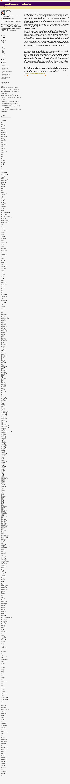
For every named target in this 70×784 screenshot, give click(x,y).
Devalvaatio (2, 173)
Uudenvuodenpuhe (3, 710)
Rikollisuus (2, 568)
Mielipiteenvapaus (3, 446)
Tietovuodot (2, 664)
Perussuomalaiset (3, 510)
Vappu (1, 729)
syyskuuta (3, 59)
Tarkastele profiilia (3, 33)
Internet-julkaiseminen (4, 282)
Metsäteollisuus (3, 444)
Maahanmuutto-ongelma (4, 425)
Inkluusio (2, 279)
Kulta (1, 380)
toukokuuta (3, 62)
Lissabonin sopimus (3, 415)
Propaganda (2, 538)
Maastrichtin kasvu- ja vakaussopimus (6, 431)
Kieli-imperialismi (3, 351)
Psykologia (2, 541)
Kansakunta (2, 319)
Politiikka (2, 528)
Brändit (2, 164)
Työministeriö (2, 689)
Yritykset (2, 768)
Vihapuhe (2, 740)
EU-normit (2, 207)
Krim (1, 377)
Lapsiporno (2, 405)
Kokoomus (2, 360)
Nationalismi (2, 464)
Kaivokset (2, 313)
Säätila (2, 635)
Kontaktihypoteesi (3, 366)
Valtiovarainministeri (3, 725)
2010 (2, 54)
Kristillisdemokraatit (3, 378)
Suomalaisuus (3, 618)
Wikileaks (2, 751)
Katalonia (2, 336)
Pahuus (2, 495)
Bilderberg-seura (3, 160)
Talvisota (2, 644)
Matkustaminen (3, 437)
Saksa (1, 578)
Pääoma (2, 551)
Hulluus (2, 256)
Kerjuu (2, 345)
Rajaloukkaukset (3, 557)
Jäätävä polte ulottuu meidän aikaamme (7, 71)
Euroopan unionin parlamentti (5, 217)
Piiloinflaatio (2, 514)
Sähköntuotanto (3, 634)
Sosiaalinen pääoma (3, 602)
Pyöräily (2, 549)
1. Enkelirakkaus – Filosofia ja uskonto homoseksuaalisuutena (9, 87)
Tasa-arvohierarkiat (3, 647)
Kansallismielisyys (3, 326)
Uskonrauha (2, 708)
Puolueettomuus (3, 544)
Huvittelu (2, 259)
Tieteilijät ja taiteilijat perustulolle (6, 77)
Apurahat (2, 138)
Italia (1, 291)
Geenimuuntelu (3, 238)
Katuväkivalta (2, 339)
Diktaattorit (2, 175)
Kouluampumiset (3, 370)
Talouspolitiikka (3, 642)
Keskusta (2, 347)
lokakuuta (3, 58)
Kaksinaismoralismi (3, 314)
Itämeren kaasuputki (3, 296)
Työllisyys (2, 688)
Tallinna (2, 640)
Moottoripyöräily (3, 454)
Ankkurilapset (2, 135)
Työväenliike (2, 695)
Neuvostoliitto (2, 468)
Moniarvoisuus (3, 452)
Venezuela (2, 732)
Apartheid (2, 137)
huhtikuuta (3, 63)
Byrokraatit (28, 73)
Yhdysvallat (2, 757)
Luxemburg (2, 420)
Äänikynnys (2, 772)
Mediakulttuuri (3, 438)
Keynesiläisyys (3, 349)
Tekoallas (2, 652)
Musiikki (2, 457)
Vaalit (1, 714)
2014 (2, 51)
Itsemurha (2, 292)
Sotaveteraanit (3, 609)
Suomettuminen (3, 623)
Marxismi (2, 435)
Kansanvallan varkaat (4, 330)
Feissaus (2, 226)
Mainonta (2, 433)
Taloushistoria (3, 641)
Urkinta (2, 704)
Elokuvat (2, 188)
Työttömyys (2, 691)
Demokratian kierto (3, 172)
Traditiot (2, 671)
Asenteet (2, 146)
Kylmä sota (2, 396)
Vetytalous (2, 736)
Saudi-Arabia (2, 582)
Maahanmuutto (3, 424)
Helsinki (2, 246)
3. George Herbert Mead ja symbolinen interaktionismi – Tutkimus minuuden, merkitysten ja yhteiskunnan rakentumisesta (10, 89)
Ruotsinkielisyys (3, 575)
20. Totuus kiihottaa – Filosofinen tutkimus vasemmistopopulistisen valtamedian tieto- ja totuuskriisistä (10, 108)
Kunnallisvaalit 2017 (3, 386)
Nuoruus (2, 475)
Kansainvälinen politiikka (4, 318)
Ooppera (2, 487)
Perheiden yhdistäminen (4, 506)
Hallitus (2, 241)
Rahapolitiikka (3, 556)
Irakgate (2, 285)
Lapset (2, 403)
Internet (2, 281)
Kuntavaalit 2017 (3, 388)
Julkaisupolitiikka (3, 305)
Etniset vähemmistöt (3, 201)
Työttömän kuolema (3, 692)
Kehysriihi (2, 343)
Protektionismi (3, 539)
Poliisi (1, 518)
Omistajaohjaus (3, 484)
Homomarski (3, 65)
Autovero (2, 156)
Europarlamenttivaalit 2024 (4, 222)
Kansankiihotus (3, 329)
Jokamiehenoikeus (3, 300)
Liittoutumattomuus (3, 413)
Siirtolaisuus (2, 593)
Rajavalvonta (2, 558)
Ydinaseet (2, 753)
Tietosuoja (2, 663)
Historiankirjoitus (3, 250)
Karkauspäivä (3, 333)
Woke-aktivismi (3, 752)
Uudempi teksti (26, 75)
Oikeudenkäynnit (3, 477)
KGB (1, 350)
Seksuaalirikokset (3, 588)
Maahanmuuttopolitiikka (4, 427)
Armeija (2, 141)
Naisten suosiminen (3, 461)
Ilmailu (2, 272)
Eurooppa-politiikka (3, 218)
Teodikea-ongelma (3, 654)
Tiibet (1, 665)
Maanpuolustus (3, 430)
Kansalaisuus (2, 321)
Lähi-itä (2, 422)
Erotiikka (2, 196)
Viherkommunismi (3, 741)
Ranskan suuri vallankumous (5, 561)
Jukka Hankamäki (8, 11)
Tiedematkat (2, 658)
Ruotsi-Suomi (2, 574)
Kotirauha (2, 369)
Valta (1, 721)
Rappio (2, 562)
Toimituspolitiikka (3, 668)
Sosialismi (2, 605)
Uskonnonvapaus (3, 707)
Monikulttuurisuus (3, 453)
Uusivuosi (2, 711)
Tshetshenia (2, 672)
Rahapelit (2, 555)
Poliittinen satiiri (3, 522)
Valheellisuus (2, 717)
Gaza (1, 237)
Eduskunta (2, 178)
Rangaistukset (3, 560)
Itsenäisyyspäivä (3, 294)
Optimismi (2, 492)
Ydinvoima (2, 754)
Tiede (1, 657)
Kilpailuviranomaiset (3, 353)
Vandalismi (2, 726)
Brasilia (2, 163)
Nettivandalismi (3, 467)
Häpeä (2, 264)
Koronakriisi (2, 367)
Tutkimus (2, 683)
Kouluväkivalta (3, 374)
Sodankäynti (2, 598)
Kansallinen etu (3, 322)
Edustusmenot (3, 182)
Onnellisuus (2, 485)
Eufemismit (2, 210)
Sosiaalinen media (3, 601)
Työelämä (2, 687)
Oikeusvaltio (2, 481)
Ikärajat (2, 271)
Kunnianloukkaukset (3, 387)
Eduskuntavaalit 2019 (4, 181)
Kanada (2, 315)
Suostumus (2, 626)
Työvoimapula (3, 694)
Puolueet (2, 543)
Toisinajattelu (2, 669)
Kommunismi (2, 362)
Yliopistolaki (2, 763)
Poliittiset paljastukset (4, 525)
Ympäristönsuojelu (3, 767)
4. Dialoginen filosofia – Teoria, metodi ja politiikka (8, 90)
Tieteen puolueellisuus (36, 73)
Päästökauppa (3, 553)
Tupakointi (2, 677)
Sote (1, 610)
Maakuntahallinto (3, 429)
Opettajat (2, 488)
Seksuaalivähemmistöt (4, 589)
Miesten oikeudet (3, 448)
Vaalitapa (2, 715)
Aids (1, 126)
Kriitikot (2, 376)
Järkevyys (2, 310)
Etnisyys (2, 202)
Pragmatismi (2, 534)
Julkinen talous (3, 306)
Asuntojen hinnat (3, 151)
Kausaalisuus (2, 341)
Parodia (2, 502)
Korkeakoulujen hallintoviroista (6, 74)
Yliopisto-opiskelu (3, 762)
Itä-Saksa (2, 295)
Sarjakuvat (2, 580)
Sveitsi (2, 628)
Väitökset (2, 749)
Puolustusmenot (3, 545)
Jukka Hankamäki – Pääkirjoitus (17, 4)
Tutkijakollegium (3, 682)
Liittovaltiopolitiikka (3, 414)
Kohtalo (2, 359)
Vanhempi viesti (67, 75)
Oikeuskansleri (3, 479)
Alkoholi (2, 129)
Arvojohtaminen (3, 142)
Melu (1, 440)
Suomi (1, 624)
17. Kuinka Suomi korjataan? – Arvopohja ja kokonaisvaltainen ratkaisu (10, 105)
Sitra (1, 595)
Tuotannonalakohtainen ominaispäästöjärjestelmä (8, 676)
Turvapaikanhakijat (3, 681)
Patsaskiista (2, 503)
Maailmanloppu (3, 428)
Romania (2, 570)
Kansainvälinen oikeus (4, 317)
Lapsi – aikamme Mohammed (5, 66)
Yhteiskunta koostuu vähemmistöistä (6, 76)
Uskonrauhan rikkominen (4, 709)
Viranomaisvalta (3, 744)
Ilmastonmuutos (3, 274)
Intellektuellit (2, 280)
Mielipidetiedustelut (3, 445)
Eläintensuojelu (3, 191)
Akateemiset (2, 128)
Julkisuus (2, 307)
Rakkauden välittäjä (3, 559)
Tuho (1, 673)
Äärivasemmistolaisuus (4, 774)
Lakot (1, 402)
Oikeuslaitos (2, 480)
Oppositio (2, 491)
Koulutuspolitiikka (3, 373)
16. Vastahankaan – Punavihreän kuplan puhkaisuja (8, 104)
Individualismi (3, 277)
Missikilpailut (2, 450)
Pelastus (2, 505)
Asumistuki (2, 150)
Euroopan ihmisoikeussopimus (5, 212)
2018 (2, 48)
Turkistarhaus (2, 678)
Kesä (1, 348)
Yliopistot (44, 73)
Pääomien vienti (3, 552)
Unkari (2, 701)
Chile (1, 168)
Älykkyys (2, 770)
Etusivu (46, 75)
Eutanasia (2, 223)
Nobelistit (2, 470)
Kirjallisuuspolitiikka (3, 356)
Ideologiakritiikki (3, 266)
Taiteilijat (2, 638)
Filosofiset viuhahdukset (4, 230)
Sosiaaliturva (2, 604)
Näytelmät (2, 476)
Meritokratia (2, 441)
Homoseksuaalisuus (3, 254)
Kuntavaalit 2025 (3, 389)
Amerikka (2, 131)
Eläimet (2, 190)
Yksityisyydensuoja (3, 760)
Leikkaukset (2, 408)
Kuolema (2, 390)
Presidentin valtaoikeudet (4, 535)
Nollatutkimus (2, 471)
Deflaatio (2, 170)
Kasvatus (2, 335)
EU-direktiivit (2, 204)
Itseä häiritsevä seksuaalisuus (6, 70)
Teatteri (2, 650)
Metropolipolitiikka (3, 442)
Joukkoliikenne (3, 301)
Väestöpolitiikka (3, 747)
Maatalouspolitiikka (3, 432)
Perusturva (2, 511)
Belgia (1, 159)
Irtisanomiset (2, 287)
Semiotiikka (2, 590)
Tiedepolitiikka (31, 73)
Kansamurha (2, 328)
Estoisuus (2, 198)
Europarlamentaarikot (4, 219)
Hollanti (2, 252)
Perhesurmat (2, 507)
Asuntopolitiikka (3, 153)
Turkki (1, 679)
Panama (2, 500)
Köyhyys (2, 399)
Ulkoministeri (2, 698)
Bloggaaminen (3, 162)
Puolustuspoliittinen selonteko (5, 546)
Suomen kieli (2, 620)
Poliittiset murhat (3, 524)
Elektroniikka (2, 186)
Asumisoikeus (3, 149)
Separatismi (2, 592)
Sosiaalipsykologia (3, 603)
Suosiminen (2, 625)
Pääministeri (2, 550)
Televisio (2, 653)
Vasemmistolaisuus (3, 730)
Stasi (1, 612)
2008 (2, 56)
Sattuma (2, 581)
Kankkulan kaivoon (4, 75)
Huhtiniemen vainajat (4, 255)
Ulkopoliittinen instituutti (4, 699)
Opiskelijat (2, 490)
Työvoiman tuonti (3, 693)
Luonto (2, 419)
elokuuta (3, 60)
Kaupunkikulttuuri (3, 340)
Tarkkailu (2, 646)
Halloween (2, 243)
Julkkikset (2, 308)
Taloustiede (2, 643)
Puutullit (2, 548)
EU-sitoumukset (3, 208)
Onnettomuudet (3, 486)
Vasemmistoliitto (3, 731)
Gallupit (2, 235)
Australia (2, 154)
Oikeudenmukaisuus (3, 478)
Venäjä (2, 733)
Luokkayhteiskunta (3, 417)
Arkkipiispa (2, 139)
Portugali (2, 531)
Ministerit (2, 449)
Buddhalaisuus (3, 165)
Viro (1, 745)
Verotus (2, 735)
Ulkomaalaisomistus (3, 697)
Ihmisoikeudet (3, 268)
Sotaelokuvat (2, 607)
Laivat (1, 401)
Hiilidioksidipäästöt (3, 248)
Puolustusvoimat (3, 547)
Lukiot (1, 416)
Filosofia (2, 228)
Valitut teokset (3, 719)
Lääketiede (2, 423)
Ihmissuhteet (2, 269)
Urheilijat (2, 703)
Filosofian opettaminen (4, 229)
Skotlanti (2, 597)
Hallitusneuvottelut (3, 242)
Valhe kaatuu (2, 716)
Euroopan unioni (3, 215)
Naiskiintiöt (2, 460)
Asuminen (2, 148)
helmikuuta (3, 64)
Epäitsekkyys (2, 194)
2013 (2, 52)
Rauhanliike (2, 564)
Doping (2, 177)
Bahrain (2, 158)
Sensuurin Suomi (3, 591)
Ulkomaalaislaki (3, 696)
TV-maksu (2, 685)
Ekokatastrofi (2, 184)
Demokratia (2, 171)
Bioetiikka (2, 161)
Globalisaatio (2, 239)
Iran (1, 286)
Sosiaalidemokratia (3, 600)
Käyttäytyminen (3, 397)
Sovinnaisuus (2, 611)
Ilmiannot (2, 276)
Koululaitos (2, 371)
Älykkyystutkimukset (3, 771)
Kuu (1, 394)
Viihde (1, 742)
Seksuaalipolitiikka (3, 587)
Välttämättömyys (3, 750)
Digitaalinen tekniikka (4, 174)
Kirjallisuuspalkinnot (3, 355)
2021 (2, 45)
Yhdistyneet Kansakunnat (4, 756)
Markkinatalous (3, 434)
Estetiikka (2, 197)
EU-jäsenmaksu (3, 205)
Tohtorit (2, 666)
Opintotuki (2, 489)
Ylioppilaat (2, 765)
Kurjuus (2, 392)
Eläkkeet (2, 192)
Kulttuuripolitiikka (3, 382)
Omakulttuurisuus (3, 483)
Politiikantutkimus (3, 527)
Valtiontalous (2, 723)
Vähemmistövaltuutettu (4, 748)
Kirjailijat (2, 354)
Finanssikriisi (2, 231)
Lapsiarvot (2, 404)
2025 (2, 42)
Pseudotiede (2, 540)
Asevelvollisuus (3, 147)
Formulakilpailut (3, 233)
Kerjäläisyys (2, 346)
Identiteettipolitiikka (3, 265)
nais (1, 459)
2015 (2, 50)
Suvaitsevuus (2, 627)
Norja (1, 472)
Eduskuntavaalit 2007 (4, 179)
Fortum (2, 234)
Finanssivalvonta (3, 232)
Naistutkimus (2, 462)
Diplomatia (2, 176)
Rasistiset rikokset (3, 563)
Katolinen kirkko (3, 338)
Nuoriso (2, 474)
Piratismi (2, 515)
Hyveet (2, 261)
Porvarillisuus (2, 532)
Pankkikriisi (2, 501)
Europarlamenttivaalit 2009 (4, 220)
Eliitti (1, 187)
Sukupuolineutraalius (4, 616)
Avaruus (2, 157)
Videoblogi (2, 737)
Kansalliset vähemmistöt (4, 324)
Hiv (1, 251)
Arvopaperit (2, 143)
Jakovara (2, 297)
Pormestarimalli (3, 530)
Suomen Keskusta (3, 619)
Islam (1, 288)
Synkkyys (2, 629)
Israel (1, 289)
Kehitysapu (2, 342)
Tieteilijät (2, 662)
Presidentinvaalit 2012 (4, 536)
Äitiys (1, 769)
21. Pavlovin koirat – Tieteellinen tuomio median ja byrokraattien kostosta (11, 109)
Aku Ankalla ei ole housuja (5, 68)
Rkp (1, 569)
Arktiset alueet (3, 140)
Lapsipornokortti (3, 406)
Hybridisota (2, 260)
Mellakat (2, 439)
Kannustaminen (3, 316)
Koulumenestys (3, 372)
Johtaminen (2, 299)
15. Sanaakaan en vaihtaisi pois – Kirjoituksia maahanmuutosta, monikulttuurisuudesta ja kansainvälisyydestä (9, 103)
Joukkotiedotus (3, 302)
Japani (2, 298)
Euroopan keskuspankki (4, 213)
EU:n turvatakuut (3, 209)
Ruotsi (1, 573)
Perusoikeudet (3, 509)
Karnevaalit (2, 334)
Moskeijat (2, 456)
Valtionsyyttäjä (3, 722)
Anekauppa (2, 134)
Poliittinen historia (3, 519)
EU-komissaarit (3, 206)
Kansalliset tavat (3, 323)
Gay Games (2, 236)
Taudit (1, 649)
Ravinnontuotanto (3, 566)
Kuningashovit (3, 383)
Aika (1, 127)
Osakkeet (2, 494)
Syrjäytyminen (3, 632)
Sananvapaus (3, 579)
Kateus (2, 337)
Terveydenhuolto (3, 656)
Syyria (1, 633)
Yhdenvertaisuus (3, 755)
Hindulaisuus (2, 249)
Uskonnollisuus (3, 705)
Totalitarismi (2, 670)
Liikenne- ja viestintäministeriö (5, 411)
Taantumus (2, 636)
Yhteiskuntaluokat (3, 758)
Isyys (1, 290)
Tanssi (1, 645)
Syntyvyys (2, 630)
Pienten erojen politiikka (4, 513)
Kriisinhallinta (2, 375)
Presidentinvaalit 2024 (4, 537)
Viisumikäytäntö (3, 743)
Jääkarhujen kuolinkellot (5, 73)
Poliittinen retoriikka (3, 521)
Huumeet (2, 258)
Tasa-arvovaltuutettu (3, 648)
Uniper (2, 700)
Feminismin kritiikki (3, 227)
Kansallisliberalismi (3, 325)
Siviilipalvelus (3, 596)
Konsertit (2, 364)
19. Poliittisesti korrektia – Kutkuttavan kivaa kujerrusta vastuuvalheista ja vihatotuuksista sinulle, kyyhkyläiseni (11, 107)
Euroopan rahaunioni (4, 214)
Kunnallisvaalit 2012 (3, 385)
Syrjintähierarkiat (3, 631)
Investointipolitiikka (3, 284)
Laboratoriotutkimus (3, 400)
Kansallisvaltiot (3, 327)
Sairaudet (2, 577)
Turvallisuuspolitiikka (4, 680)
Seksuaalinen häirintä (4, 585)
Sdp (1, 583)
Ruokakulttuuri (3, 572)
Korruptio (2, 368)
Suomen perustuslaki (4, 621)
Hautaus (2, 244)
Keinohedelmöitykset (4, 344)
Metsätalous (2, 443)
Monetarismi (2, 451)
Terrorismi (2, 655)
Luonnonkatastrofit (3, 418)
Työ (1, 686)
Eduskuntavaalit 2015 (4, 180)
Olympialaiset (2, 482)
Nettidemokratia (3, 466)
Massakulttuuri (3, 436)
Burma (2, 166)
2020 (2, 46)
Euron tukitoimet (3, 211)
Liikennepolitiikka (3, 412)
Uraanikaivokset (3, 702)
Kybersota (2, 395)
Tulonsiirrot (2, 675)
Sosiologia (2, 606)
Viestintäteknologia (3, 739)
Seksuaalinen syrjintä (4, 586)
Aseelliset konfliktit (3, 144)
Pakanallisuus (3, 496)
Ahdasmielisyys (3, 125)
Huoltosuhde (2, 257)
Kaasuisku (2, 311)
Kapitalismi (2, 332)
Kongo (2, 363)
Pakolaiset (2, 497)
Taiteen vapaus (3, 637)
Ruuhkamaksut (3, 576)
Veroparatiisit (2, 734)
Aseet (1, 145)
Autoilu (2, 155)
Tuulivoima (2, 684)
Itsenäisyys (2, 293)
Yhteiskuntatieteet (3, 759)
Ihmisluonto (2, 267)
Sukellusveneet (3, 614)
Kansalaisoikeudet (3, 320)
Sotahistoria (2, 608)
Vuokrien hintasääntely (4, 746)
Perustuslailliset (3, 512)
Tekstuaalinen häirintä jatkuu (5, 69)
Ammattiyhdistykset (3, 133)
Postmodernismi (3, 533)
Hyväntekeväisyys (3, 263)
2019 (2, 47)
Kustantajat (2, 393)
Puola (1, 542)
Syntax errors (3, 72)
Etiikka (2, 200)
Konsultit (2, 365)
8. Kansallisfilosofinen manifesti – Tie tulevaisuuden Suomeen (9, 95)
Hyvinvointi (2, 262)
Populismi (2, 529)
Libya (1, 410)
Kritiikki (2, 379)
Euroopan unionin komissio (4, 216)
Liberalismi (2, 409)
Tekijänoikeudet (3, 651)
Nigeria (2, 469)
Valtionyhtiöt (2, 724)
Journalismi (2, 303)
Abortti (1, 122)
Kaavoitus (2, 312)
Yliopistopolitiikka (41, 73)
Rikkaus (2, 567)
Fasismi (2, 225)
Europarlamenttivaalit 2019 (4, 221)
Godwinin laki (2, 240)
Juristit (1, 309)
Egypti (1, 183)
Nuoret (2, 473)
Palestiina (2, 498)
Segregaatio (2, 584)
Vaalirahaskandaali (3, 713)
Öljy (1, 775)
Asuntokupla (2, 152)
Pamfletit (2, 499)
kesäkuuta (3, 61)
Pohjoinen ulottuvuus (4, 516)
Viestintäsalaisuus (3, 738)
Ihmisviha (2, 270)
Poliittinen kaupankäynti (4, 520)
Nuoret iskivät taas (4, 67)
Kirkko (1, 358)
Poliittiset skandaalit (3, 526)
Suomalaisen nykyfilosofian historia (6, 617)
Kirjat (1, 357)
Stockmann (2, 613)
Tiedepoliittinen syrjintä (4, 659)
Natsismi (2, 465)
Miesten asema (3, 447)
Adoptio (2, 123)
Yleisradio (2, 761)
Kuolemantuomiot (3, 391)
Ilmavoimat (2, 275)
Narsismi (2, 463)
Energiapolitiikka (3, 193)
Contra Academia (3, 169)
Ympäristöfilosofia (3, 766)
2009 (2, 55)
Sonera (2, 599)
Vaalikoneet (2, 712)
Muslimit (2, 458)
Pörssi (1, 554)
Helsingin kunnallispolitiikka (4, 245)
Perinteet (2, 508)
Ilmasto (2, 273)
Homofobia (2, 253)
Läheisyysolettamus (3, 421)
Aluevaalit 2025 (3, 130)
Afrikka (2, 124)
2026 (2, 41)
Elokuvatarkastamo (3, 189)
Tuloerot (2, 674)
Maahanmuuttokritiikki (4, 426)
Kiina (1, 352)
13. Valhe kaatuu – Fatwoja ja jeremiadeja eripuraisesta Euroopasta (10, 101)
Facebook (2, 224)
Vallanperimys (3, 720)
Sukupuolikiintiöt (3, 615)
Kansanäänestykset (3, 331)
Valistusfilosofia (3, 718)
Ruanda (2, 571)
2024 (2, 43)
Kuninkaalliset (3, 384)
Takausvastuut (3, 639)
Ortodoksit (2, 493)
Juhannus (2, 304)
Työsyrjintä (2, 690)
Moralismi (2, 455)
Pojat (1, 517)
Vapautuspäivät (3, 728)
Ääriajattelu (2, 773)
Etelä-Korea (2, 199)
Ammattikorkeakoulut (4, 132)
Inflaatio (2, 278)
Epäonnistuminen (3, 195)
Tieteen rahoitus (3, 661)
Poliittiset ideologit (3, 523)
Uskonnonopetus (3, 706)
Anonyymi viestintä (3, 136)
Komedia (2, 361)
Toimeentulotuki (3, 667)
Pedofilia (2, 504)
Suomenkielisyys (3, 622)
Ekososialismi (3, 185)
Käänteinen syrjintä (3, 398)
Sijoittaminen (2, 594)
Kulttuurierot (2, 381)
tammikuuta (3, 78)
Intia (1, 283)
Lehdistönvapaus (3, 407)
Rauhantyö (2, 565)
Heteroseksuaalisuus (4, 247)
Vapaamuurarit (3, 727)
